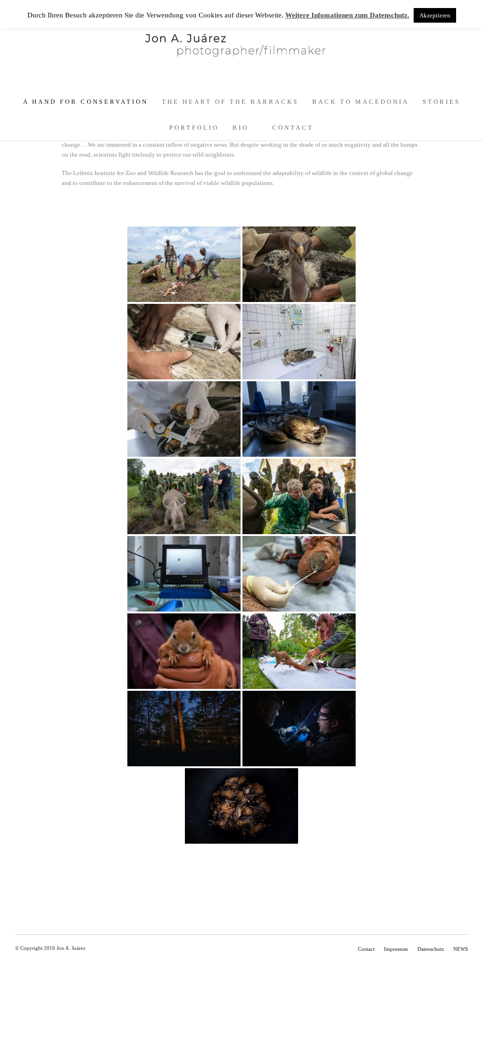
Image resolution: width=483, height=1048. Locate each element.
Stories (441, 101)
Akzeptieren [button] (434, 15)
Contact (293, 127)
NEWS (460, 949)
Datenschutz (430, 949)
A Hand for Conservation (85, 101)
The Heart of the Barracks (230, 101)
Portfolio (194, 127)
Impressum (396, 949)
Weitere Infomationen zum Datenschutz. (347, 15)
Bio (241, 127)
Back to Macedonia (360, 101)
